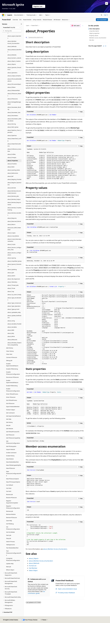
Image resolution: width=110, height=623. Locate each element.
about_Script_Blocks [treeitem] (13, 236)
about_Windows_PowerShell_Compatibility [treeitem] (14, 344)
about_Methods (34, 563)
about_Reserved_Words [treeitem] (14, 221)
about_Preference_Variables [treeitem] (14, 150)
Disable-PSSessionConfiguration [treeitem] (13, 373)
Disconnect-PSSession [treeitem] (12, 377)
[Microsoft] (3, 15)
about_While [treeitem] (11, 336)
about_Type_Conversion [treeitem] (14, 303)
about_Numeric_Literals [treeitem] (14, 58)
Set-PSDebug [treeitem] (10, 524)
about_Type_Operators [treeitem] (14, 306)
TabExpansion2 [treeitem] (10, 544)
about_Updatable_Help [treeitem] (14, 312)
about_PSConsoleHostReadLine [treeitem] (14, 80)
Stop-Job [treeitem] (8, 538)
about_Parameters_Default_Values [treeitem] (14, 120)
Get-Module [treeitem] (9, 428)
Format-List (32, 566)
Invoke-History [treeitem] (10, 456)
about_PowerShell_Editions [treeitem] (14, 145)
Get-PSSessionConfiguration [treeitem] (13, 442)
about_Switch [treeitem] (11, 276)
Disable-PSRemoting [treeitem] (12, 369)
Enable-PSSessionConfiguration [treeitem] (13, 390)
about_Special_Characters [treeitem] (14, 265)
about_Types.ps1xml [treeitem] (13, 309)
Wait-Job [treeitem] (8, 566)
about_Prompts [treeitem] (12, 157)
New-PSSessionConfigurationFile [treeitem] (13, 473)
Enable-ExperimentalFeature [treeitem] (12, 381)
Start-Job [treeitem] (8, 535)
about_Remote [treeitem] (12, 188)
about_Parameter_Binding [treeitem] (14, 108)
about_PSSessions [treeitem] (13, 99)
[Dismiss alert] (106, 3)
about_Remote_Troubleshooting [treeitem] (14, 209)
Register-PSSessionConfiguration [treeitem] (13, 507)
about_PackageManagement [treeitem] (14, 103)
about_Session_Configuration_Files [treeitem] (14, 248)
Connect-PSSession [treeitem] (11, 357)
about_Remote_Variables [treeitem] (14, 214)
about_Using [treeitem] (11, 321)
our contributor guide (36, 592)
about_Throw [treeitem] (11, 288)
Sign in (106, 15)
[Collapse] (21, 24)
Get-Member (33, 568)
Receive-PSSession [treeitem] (11, 497)
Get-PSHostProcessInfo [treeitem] (12, 431)
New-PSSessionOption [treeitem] (12, 479)
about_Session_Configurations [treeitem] (14, 254)
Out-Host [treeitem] (8, 488)
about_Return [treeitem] (11, 224)
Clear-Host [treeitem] (9, 354)
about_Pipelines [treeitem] (12, 135)
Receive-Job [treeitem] (9, 494)
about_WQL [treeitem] (11, 333)
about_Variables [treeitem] (12, 327)
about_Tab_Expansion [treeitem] (14, 279)
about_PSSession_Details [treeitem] (14, 95)
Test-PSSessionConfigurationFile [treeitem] (13, 553)
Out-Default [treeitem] (9, 485)
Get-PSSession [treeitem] (10, 435)
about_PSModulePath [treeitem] (14, 90)
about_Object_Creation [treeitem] (14, 61)
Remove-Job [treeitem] (9, 511)
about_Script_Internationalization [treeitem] (14, 240)
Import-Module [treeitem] (10, 449)
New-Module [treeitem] (10, 459)
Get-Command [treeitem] (10, 413)
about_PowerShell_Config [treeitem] (14, 140)
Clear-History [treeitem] (10, 351)
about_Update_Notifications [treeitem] (14, 317)
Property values (93, 35)
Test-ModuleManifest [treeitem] (12, 548)
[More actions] (82, 25)
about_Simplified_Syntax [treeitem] (14, 261)
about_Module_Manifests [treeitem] (14, 51)
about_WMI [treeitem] (11, 330)
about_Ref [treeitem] (10, 176)
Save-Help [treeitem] (9, 520)
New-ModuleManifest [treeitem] (12, 462)
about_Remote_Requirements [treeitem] (14, 203)
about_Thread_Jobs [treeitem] (13, 285)
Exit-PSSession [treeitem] (10, 403)
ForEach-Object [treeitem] (10, 410)
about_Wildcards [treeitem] (12, 339)
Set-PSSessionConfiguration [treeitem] (13, 528)
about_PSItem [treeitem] (11, 87)
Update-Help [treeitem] (9, 563)
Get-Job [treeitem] (8, 425)
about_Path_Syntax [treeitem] (13, 127)
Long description (94, 31)
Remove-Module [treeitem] (11, 514)
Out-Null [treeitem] (8, 491)
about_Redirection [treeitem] (13, 173)
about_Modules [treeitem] (12, 55)
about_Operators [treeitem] (12, 72)
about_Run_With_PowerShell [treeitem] (14, 229)
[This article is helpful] (104, 46)
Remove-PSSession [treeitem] (11, 517)
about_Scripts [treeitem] (11, 244)
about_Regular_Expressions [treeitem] (14, 184)
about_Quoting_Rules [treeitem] (14, 170)
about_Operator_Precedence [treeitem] (14, 68)
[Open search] (101, 15)
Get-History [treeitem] (9, 422)
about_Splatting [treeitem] (12, 269)
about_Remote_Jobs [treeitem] (13, 196)
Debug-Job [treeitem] (9, 360)
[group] (55, 329)
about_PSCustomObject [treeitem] (14, 84)
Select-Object (33, 570)
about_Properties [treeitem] (13, 160)
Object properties (94, 33)
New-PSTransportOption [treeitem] (13, 482)
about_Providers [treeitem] (12, 164)
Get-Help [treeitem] (8, 419)
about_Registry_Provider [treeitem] (14, 179)
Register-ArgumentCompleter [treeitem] (12, 502)
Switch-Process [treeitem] (10, 541)
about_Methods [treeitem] (12, 46)
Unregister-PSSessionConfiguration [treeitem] (13, 559)
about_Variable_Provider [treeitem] (14, 324)
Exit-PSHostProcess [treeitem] (11, 400)
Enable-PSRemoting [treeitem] (12, 385)
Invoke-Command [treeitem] (11, 452)
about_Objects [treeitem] (12, 64)
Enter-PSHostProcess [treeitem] (12, 394)
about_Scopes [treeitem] (11, 233)
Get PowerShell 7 (102, 19)
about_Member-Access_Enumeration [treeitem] (13, 42)
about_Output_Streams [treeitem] (14, 76)
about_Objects (33, 558)
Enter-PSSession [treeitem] (10, 397)
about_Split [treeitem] (11, 272)
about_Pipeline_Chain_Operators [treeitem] (14, 131)
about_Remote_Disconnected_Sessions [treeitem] (14, 192)
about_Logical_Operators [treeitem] (14, 37)
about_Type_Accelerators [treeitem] (14, 299)
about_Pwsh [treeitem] (11, 167)
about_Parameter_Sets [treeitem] (14, 112)
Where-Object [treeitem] (10, 570)
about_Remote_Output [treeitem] (14, 199)
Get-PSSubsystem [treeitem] (11, 446)
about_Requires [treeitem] (12, 218)
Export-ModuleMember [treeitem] (13, 406)
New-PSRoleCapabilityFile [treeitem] (13, 465)
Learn (27, 25)
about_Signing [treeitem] (12, 258)
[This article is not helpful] (106, 46)
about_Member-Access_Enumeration (55, 549)
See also (91, 40)
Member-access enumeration (97, 38)
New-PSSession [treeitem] (10, 468)
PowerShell (34, 25)
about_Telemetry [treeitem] (12, 282)
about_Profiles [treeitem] (12, 154)
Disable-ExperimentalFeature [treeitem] (12, 365)
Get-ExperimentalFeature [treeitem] (13, 416)
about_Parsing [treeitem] (12, 124)
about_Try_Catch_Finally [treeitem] (14, 294)
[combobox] (11, 27)
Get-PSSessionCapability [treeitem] (13, 438)
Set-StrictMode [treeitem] (10, 532)
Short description (94, 29)
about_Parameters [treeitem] (13, 115)
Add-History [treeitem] (9, 348)
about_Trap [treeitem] (11, 291)
